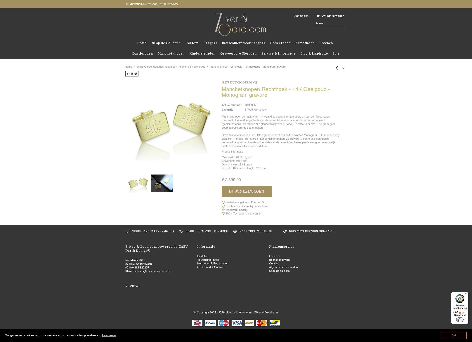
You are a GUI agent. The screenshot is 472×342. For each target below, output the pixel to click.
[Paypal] (210, 322)
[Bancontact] (275, 322)
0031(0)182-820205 (137, 267)
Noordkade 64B (134, 260)
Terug (337, 68)
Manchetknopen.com (238, 312)
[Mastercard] (262, 322)
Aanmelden (301, 16)
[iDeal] (197, 322)
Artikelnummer (232, 105)
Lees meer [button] (109, 335)
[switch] (460, 319)
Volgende (343, 68)
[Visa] (237, 322)
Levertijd (228, 109)
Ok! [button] (454, 335)
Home (128, 66)
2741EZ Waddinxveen (138, 264)
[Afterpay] (249, 322)
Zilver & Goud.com (266, 312)
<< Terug (131, 74)
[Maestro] (224, 322)
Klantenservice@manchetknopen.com (148, 271)
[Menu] (466, 294)
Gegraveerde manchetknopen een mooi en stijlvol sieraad (171, 66)
